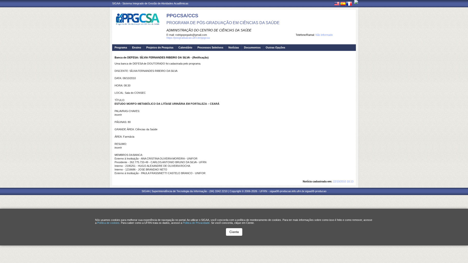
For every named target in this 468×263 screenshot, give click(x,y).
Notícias (233, 47)
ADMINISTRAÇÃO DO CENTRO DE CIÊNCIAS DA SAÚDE (209, 30)
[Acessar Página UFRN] (356, 2)
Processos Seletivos (210, 47)
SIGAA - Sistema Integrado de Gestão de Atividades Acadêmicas (150, 3)
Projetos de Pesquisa (159, 47)
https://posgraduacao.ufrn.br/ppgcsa (188, 37)
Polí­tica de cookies (108, 222)
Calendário (185, 47)
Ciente (234, 232)
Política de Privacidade (196, 222)
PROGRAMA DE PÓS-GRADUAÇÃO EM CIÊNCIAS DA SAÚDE (223, 23)
